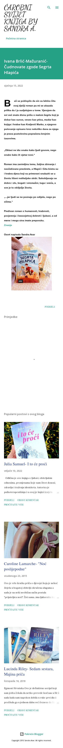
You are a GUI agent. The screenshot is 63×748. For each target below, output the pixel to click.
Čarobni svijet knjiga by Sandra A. (20, 18)
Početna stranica (16, 38)
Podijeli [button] (50, 306)
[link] (8, 225)
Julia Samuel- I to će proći (25, 463)
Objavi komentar (28, 500)
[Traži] (49, 6)
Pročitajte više (14, 504)
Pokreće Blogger (33, 734)
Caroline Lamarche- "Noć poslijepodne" (25, 566)
